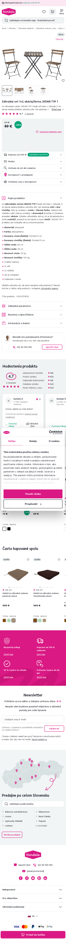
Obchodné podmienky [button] (13, 906)
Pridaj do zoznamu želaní (63, 80)
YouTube (33, 878)
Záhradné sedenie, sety (46, 28)
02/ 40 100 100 (24, 347)
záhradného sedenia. (49, 288)
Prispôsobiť (31, 504)
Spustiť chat (52, 347)
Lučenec (9, 826)
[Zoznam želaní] (44, 12)
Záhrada (12, 28)
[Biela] (4, 529)
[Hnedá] (4, 620)
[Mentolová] (9, 620)
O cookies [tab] (54, 441)
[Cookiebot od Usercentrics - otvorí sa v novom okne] (49, 433)
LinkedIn (45, 878)
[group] (33, 64)
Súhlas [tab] (12, 441)
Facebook (21, 878)
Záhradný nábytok (25, 28)
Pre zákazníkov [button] (9, 898)
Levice (8, 816)
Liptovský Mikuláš (13, 821)
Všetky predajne (12, 834)
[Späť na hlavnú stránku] (9, 11)
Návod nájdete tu (39, 739)
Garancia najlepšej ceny (51, 131)
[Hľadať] (5, 20)
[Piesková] (13, 620)
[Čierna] (9, 529)
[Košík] (52, 12)
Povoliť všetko (33, 493)
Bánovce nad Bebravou (16, 812)
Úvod (4, 28)
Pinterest (39, 878)
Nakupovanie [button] (8, 889)
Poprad (42, 821)
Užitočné (34, 424)
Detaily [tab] (33, 441)
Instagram (27, 878)
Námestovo (44, 812)
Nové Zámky (44, 816)
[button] (33, 154)
